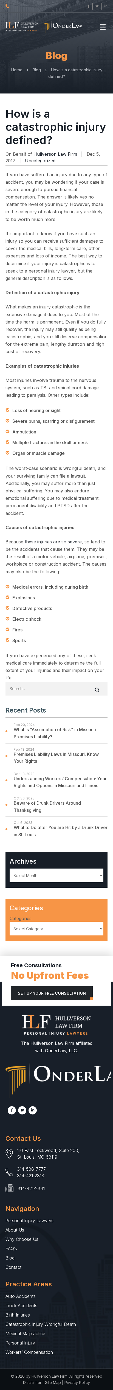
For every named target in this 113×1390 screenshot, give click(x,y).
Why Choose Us (21, 1239)
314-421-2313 (30, 1175)
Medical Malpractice (25, 1333)
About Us (14, 1230)
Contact (13, 1267)
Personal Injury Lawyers (29, 1220)
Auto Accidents (20, 1296)
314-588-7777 (31, 1169)
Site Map (53, 1382)
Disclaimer (32, 1382)
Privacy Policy (77, 1382)
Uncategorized (40, 160)
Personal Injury (20, 1343)
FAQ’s (11, 1248)
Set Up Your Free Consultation (52, 993)
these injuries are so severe (53, 541)
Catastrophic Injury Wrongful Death (40, 1324)
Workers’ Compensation (29, 1352)
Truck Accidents (21, 1305)
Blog (10, 1258)
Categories (21, 918)
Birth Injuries (17, 1315)
